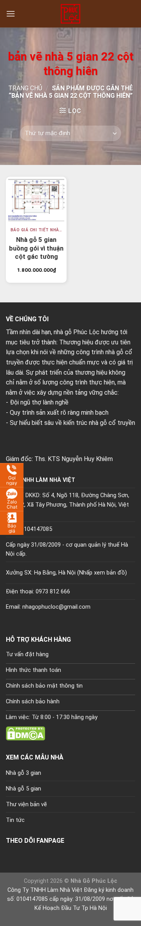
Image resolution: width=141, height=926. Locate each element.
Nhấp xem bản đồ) (103, 572)
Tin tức (15, 820)
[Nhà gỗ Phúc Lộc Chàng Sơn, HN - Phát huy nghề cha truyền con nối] (70, 13)
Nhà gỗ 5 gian (23, 788)
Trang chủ (25, 88)
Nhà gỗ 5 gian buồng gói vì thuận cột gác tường (36, 245)
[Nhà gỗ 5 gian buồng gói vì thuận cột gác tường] (36, 200)
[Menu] (10, 13)
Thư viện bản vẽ (26, 804)
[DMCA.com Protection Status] (25, 733)
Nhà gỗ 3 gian (23, 773)
